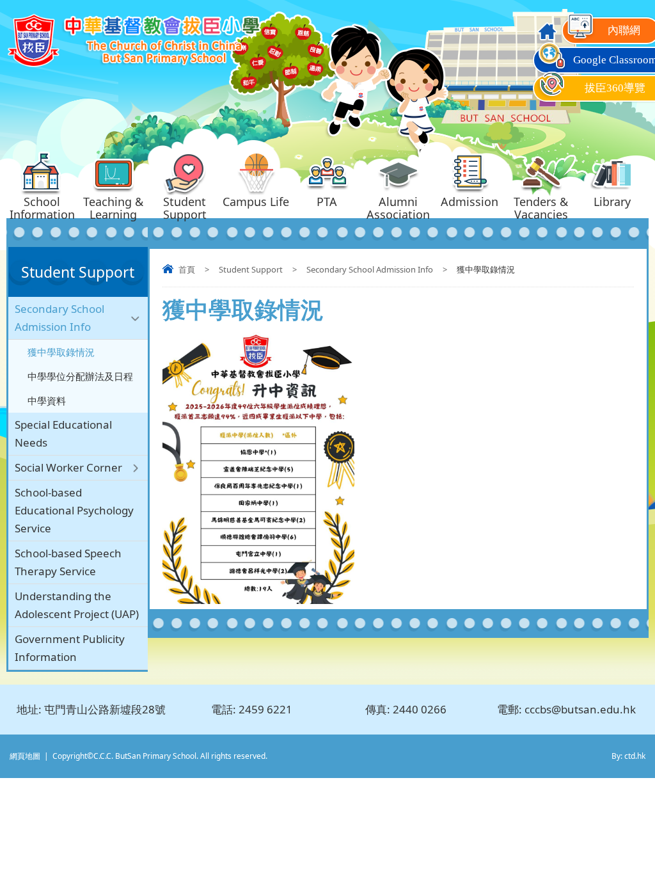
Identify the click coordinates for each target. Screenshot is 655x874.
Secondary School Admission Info (369, 269)
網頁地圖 (25, 756)
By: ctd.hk (628, 756)
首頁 (186, 269)
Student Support (251, 269)
